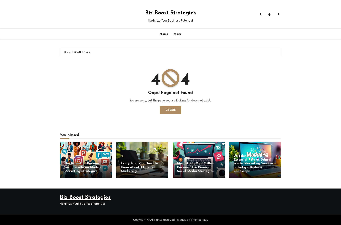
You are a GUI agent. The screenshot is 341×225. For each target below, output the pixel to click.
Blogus (181, 219)
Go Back (171, 109)
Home (164, 34)
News (177, 34)
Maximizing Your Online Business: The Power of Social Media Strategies (195, 167)
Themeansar (199, 219)
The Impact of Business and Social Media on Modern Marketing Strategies (85, 167)
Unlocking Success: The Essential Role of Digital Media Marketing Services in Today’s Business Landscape (254, 163)
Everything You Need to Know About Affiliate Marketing (139, 167)
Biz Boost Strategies (170, 13)
